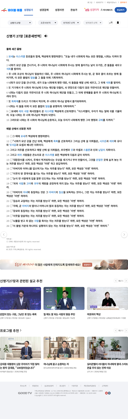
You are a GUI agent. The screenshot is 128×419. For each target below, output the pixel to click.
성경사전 (59, 10)
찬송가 (73, 10)
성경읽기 (28, 10)
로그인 (90, 2)
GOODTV (99, 2)
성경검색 (44, 10)
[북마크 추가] (117, 22)
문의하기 (123, 2)
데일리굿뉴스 (112, 2)
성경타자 (94, 9)
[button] (20, 22)
